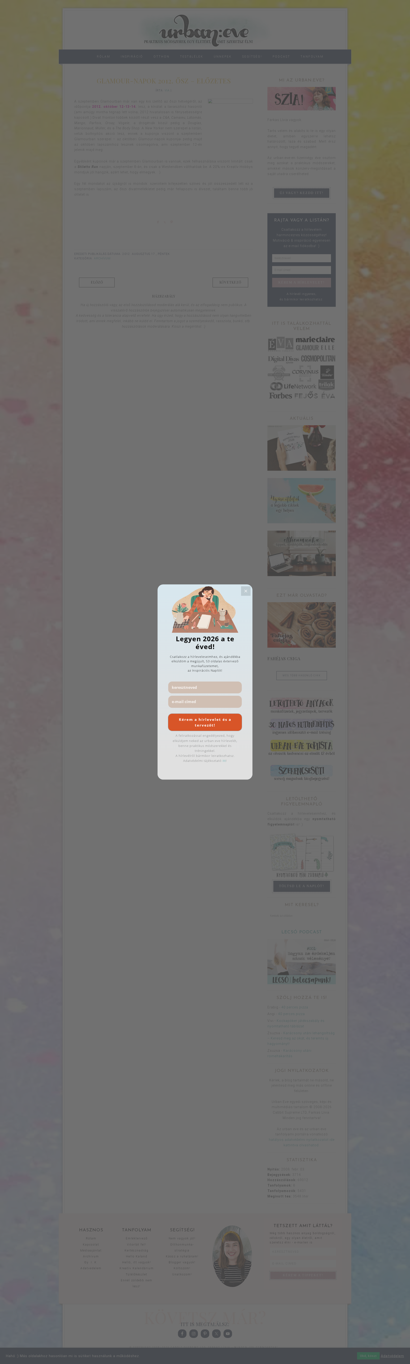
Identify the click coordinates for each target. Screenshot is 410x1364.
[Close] (246, 591)
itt (224, 761)
